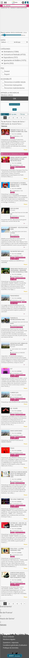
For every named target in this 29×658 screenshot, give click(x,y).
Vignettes (12, 114)
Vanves (3, 624)
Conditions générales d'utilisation (15, 645)
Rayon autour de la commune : (12, 32)
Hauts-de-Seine (18, 121)
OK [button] (14, 98)
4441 (14, 655)
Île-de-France (6, 121)
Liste (3, 114)
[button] (14, 105)
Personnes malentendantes (14, 88)
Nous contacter (8, 637)
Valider (14, 109)
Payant (7, 74)
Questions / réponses (11, 642)
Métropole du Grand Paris (11, 124)
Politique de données (10, 648)
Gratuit (7, 71)
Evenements (5, 606)
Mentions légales (9, 639)
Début (3, 42)
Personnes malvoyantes (13, 85)
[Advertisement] (14, 20)
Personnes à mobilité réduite (15, 82)
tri (15, 114)
